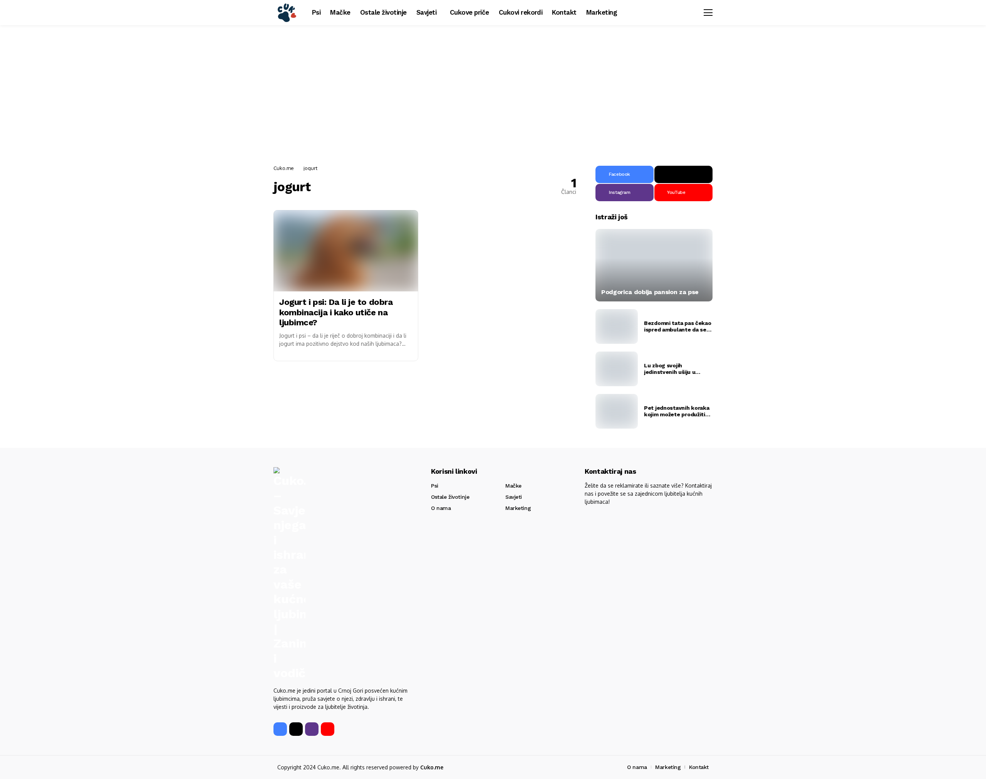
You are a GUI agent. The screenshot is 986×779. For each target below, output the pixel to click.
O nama (441, 508)
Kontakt (699, 767)
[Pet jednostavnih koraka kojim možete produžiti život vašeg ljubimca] (616, 411)
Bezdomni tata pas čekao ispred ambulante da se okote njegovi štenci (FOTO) (677, 326)
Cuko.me (283, 168)
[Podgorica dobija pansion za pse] (654, 265)
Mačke (513, 486)
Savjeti (513, 497)
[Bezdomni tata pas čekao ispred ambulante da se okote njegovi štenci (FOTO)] (616, 326)
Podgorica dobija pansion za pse (650, 292)
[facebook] (280, 729)
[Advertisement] (493, 92)
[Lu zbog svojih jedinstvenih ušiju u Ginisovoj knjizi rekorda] (616, 369)
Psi (434, 486)
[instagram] (312, 729)
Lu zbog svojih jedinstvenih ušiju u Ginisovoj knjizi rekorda (675, 368)
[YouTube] (327, 729)
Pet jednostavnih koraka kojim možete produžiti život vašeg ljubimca (676, 411)
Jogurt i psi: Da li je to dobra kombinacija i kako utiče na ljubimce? (335, 312)
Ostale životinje (450, 497)
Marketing (518, 508)
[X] (683, 174)
